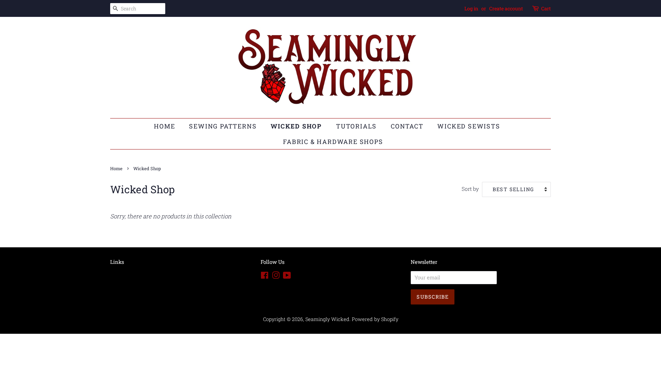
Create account (506, 8)
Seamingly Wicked (327, 319)
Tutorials (356, 126)
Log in (471, 8)
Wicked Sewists (468, 126)
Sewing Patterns (222, 126)
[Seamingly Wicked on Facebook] (265, 276)
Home (164, 126)
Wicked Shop (296, 126)
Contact (407, 126)
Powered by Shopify (375, 319)
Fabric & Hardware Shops (333, 141)
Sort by (470, 188)
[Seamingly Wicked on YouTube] (287, 276)
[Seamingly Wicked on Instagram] (276, 276)
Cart (546, 8)
